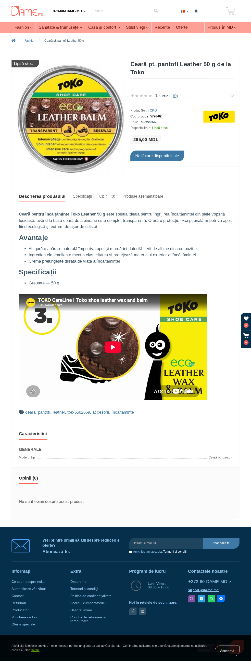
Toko (152, 110)
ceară (30, 412)
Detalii (35, 650)
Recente (162, 27)
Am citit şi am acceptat (160, 551)
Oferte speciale (23, 624)
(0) (175, 95)
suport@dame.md (203, 590)
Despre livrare (81, 610)
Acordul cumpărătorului (88, 603)
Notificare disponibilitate (157, 156)
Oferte (182, 27)
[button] (246, 339)
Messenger (221, 598)
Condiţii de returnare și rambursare (88, 619)
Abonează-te (221, 543)
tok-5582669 (78, 412)
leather (59, 412)
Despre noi (78, 582)
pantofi (44, 412)
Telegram (201, 598)
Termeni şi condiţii (175, 551)
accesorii (100, 412)
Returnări (19, 603)
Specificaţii (82, 196)
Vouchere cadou (24, 617)
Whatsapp (211, 598)
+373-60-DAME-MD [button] (207, 581)
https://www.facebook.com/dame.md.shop (133, 611)
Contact (18, 596)
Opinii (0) (107, 196)
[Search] (156, 11)
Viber (191, 598)
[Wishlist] (231, 96)
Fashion (30, 40)
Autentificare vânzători (29, 589)
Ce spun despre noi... (28, 582)
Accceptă (227, 651)
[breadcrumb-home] (13, 40)
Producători (20, 610)
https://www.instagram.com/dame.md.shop (142, 611)
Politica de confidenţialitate (91, 596)
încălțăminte (123, 412)
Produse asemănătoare (143, 196)
